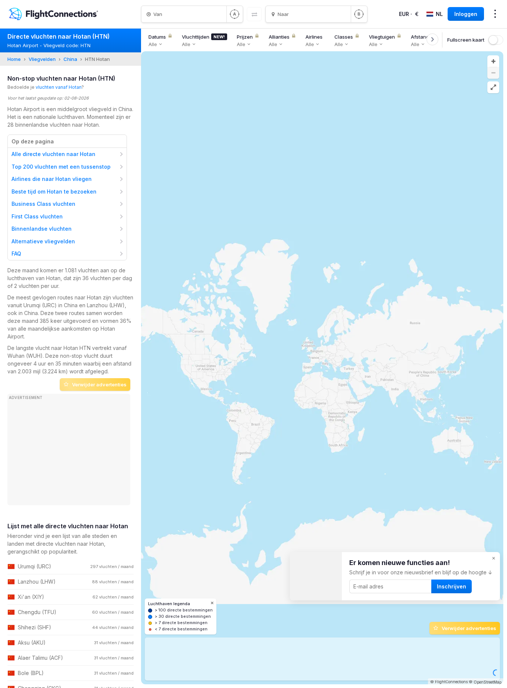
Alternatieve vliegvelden (43, 241)
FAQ (16, 253)
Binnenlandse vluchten (42, 228)
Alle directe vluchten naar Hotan (53, 154)
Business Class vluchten (43, 204)
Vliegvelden (42, 59)
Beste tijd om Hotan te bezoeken (54, 191)
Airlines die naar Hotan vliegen (52, 179)
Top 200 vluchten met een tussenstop (61, 166)
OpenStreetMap (487, 682)
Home (14, 59)
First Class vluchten (37, 216)
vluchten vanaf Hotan (59, 87)
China (70, 59)
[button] (493, 61)
